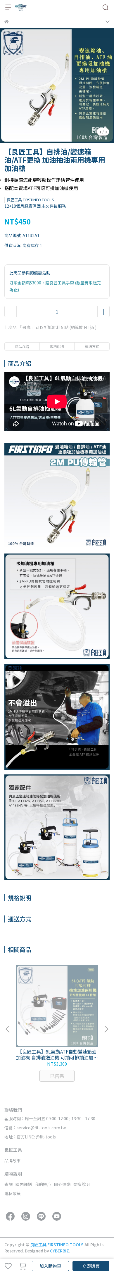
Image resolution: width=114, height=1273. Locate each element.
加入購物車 (50, 1266)
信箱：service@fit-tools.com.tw (35, 1128)
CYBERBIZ (59, 1251)
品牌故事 (12, 1160)
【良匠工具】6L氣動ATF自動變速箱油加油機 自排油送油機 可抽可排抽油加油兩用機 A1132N (57, 1054)
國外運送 (62, 1184)
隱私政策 (12, 1193)
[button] (106, 1029)
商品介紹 (22, 346)
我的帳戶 (43, 1184)
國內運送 (23, 1184)
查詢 (8, 1184)
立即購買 (91, 1266)
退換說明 (81, 1184)
